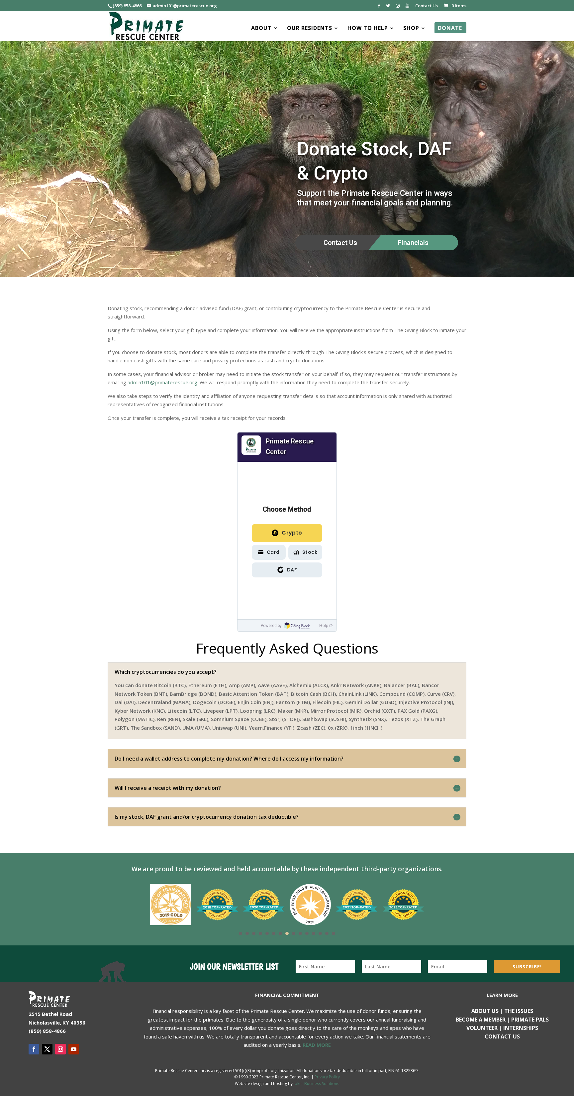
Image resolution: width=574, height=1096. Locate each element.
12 (313, 933)
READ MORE (317, 1044)
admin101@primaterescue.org (162, 382)
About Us (485, 1011)
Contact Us (426, 6)
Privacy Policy (327, 1077)
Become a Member (481, 1019)
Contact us (502, 1036)
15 (333, 933)
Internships (520, 1028)
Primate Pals (530, 1019)
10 (300, 933)
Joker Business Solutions (316, 1083)
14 (327, 933)
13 (320, 933)
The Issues (518, 1011)
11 (307, 933)
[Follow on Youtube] (73, 1049)
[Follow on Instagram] (60, 1049)
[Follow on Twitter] (47, 1049)
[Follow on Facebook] (34, 1049)
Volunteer (482, 1028)
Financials (413, 243)
